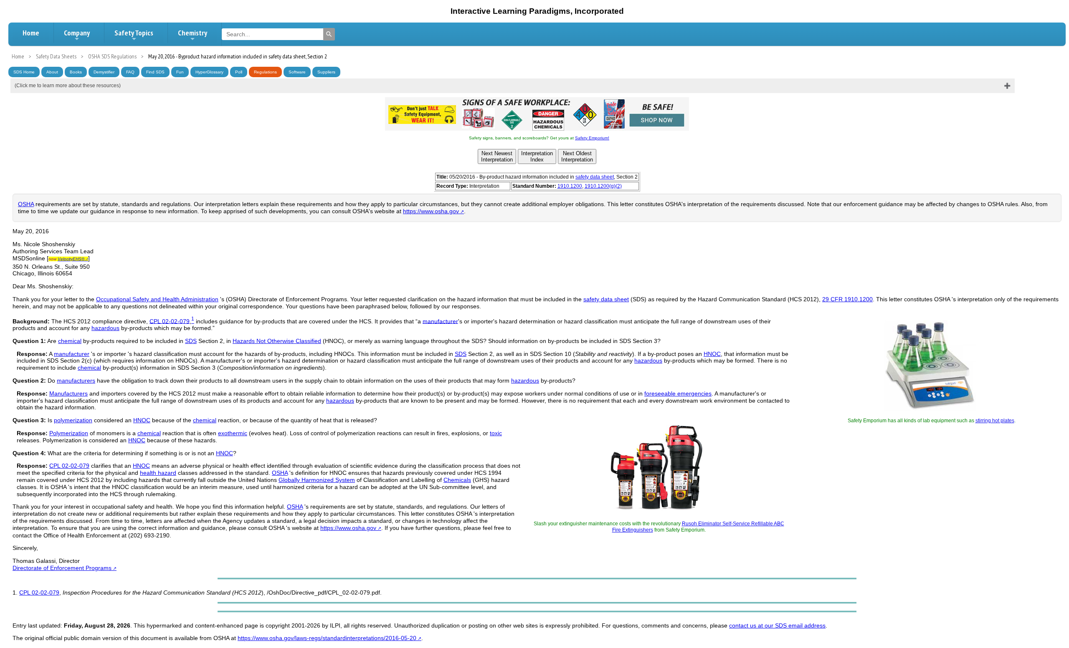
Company (77, 33)
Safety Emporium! (592, 138)
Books (76, 72)
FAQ (130, 72)
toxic (496, 433)
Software (297, 72)
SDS (191, 341)
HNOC (712, 353)
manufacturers (76, 380)
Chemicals (457, 480)
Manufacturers (68, 393)
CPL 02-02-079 (169, 321)
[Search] (329, 34)
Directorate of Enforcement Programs (62, 568)
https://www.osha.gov (431, 211)
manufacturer (440, 321)
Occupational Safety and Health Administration (157, 299)
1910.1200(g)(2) (603, 186)
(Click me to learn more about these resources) (68, 85)
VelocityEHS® (71, 259)
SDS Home (24, 72)
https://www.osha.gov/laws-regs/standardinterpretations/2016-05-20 (327, 638)
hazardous (105, 328)
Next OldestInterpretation (577, 156)
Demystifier (104, 72)
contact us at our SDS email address (777, 625)
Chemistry (192, 33)
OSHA (26, 204)
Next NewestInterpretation (497, 156)
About (52, 72)
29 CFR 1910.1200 (847, 299)
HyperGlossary (209, 72)
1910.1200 (569, 186)
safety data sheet (594, 177)
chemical (69, 341)
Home (31, 33)
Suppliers (326, 72)
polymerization (73, 420)
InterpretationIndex (537, 156)
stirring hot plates (994, 421)
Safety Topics (133, 33)
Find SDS (155, 72)
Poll (238, 72)
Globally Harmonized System (317, 480)
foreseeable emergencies (678, 393)
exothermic (232, 433)
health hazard (158, 472)
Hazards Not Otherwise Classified (277, 341)
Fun (180, 72)
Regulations (265, 72)
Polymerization (68, 433)
